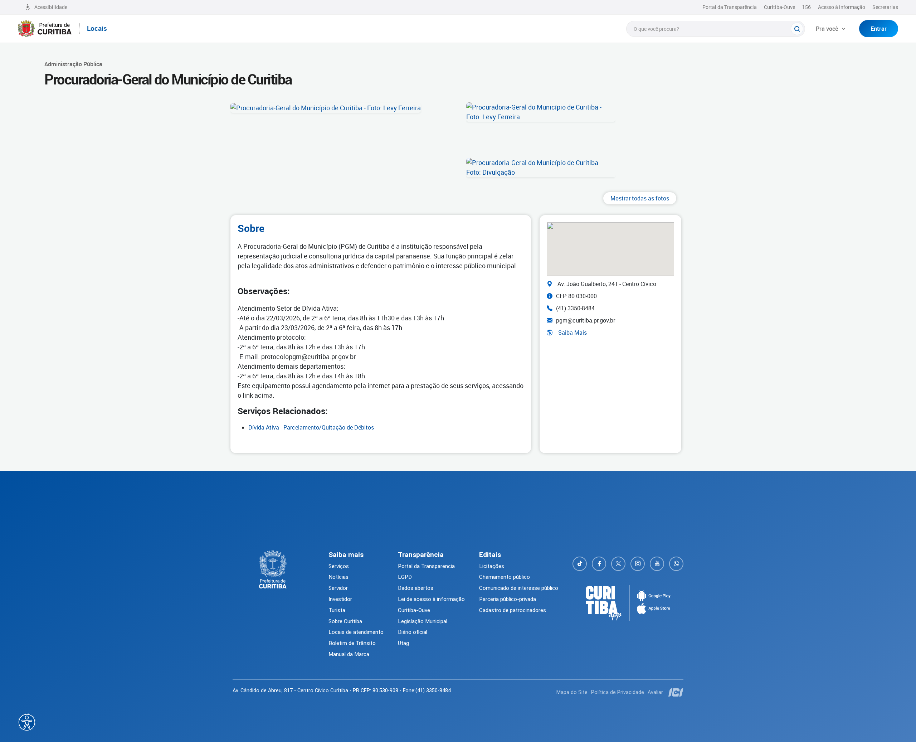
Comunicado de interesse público (518, 588)
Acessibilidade (50, 7)
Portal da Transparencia (426, 566)
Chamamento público (504, 577)
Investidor (340, 599)
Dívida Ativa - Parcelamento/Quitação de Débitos (311, 427)
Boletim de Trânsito (352, 643)
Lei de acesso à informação (431, 599)
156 (806, 7)
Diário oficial (412, 632)
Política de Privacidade (617, 692)
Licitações (491, 566)
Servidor (338, 588)
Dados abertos (415, 588)
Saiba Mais (572, 332)
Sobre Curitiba (345, 621)
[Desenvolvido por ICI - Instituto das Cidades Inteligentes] (675, 692)
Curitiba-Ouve (779, 7)
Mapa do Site (572, 692)
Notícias (338, 577)
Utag (403, 643)
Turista (336, 610)
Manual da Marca (348, 654)
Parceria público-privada (507, 599)
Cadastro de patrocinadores (512, 610)
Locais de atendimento (356, 632)
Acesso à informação (841, 7)
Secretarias (885, 7)
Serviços (338, 566)
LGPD (405, 577)
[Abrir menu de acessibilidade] (27, 722)
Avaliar (655, 692)
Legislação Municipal (422, 621)
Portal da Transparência (729, 7)
